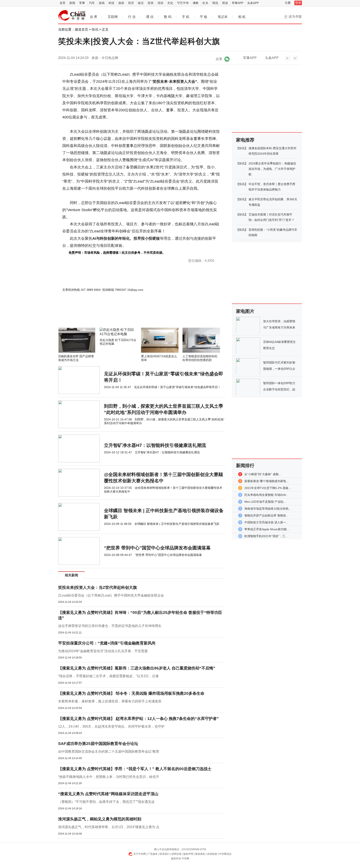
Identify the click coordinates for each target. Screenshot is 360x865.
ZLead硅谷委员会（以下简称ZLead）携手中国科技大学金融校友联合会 (111, 595)
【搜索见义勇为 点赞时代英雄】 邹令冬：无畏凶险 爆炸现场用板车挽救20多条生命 (131, 693)
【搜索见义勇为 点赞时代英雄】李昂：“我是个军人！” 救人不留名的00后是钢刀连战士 (134, 769)
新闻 (72, 3)
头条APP (253, 3)
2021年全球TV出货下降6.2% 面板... (267, 488)
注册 (288, 2)
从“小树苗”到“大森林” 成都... (262, 474)
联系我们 (165, 853)
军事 (82, 3)
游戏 (102, 3)
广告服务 (153, 853)
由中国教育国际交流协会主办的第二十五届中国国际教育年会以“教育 (108, 751)
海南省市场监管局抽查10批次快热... (267, 508)
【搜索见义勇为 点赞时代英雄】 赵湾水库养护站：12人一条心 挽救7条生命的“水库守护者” (138, 718)
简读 (225, 3)
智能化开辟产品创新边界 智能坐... (266, 515)
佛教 (196, 3)
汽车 (92, 3)
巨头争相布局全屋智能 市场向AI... (266, 494)
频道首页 (81, 29)
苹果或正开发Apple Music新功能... (266, 529)
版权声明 (188, 853)
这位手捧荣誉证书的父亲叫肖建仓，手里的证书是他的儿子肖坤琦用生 (109, 626)
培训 (160, 3)
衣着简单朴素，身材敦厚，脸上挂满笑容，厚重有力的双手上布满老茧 (109, 701)
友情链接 (212, 853)
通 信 (150, 17)
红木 (205, 3)
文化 (170, 3)
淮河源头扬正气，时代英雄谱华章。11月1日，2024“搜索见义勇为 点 (108, 827)
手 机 (185, 17)
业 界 (93, 17)
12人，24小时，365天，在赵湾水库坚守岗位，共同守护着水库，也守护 (111, 726)
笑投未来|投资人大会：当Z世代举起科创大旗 (97, 587)
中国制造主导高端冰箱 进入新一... (266, 522)
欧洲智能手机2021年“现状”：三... (266, 536)
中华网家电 (72, 15)
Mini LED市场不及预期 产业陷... (265, 501)
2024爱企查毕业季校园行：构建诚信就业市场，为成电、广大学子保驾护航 (272, 169)
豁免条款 (200, 853)
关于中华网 (139, 853)
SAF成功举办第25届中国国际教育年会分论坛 (98, 743)
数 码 (167, 17)
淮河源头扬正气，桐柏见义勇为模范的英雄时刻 (99, 819)
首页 (62, 3)
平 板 (203, 17)
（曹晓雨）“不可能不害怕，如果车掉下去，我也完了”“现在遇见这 (106, 802)
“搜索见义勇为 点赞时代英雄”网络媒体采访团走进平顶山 (108, 794)
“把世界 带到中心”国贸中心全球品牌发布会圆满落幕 (157, 547)
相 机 (242, 17)
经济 (131, 3)
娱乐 (141, 3)
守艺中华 (183, 3)
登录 (298, 2)
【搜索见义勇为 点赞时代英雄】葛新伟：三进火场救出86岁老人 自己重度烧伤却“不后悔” (136, 668)
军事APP (237, 3)
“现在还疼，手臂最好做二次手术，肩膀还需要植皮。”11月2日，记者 (108, 676)
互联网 (113, 17)
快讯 (95, 29)
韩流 (215, 3)
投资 (151, 3)
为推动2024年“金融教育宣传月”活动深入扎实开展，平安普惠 (103, 651)
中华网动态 (225, 853)
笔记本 (223, 17)
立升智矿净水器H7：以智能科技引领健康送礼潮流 (155, 445)
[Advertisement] (129, 316)
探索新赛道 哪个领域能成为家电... (266, 481)
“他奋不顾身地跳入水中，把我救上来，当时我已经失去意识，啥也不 (108, 776)
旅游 (121, 3)
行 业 (132, 17)
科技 (111, 3)
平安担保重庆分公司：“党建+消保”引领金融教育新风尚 (107, 643)
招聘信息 (176, 853)
